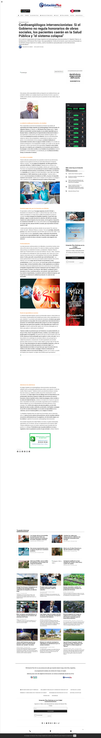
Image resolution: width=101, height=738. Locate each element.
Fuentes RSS (46, 695)
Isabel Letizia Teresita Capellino (75, 173)
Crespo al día (74, 620)
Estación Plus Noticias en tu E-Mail (75, 246)
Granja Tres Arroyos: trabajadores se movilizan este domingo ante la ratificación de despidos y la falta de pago (27, 589)
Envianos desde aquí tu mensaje (29, 689)
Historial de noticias (75, 692)
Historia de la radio (75, 689)
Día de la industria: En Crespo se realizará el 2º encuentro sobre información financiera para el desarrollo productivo (72, 616)
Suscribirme (75, 257)
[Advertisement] (50, 57)
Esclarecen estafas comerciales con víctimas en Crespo (76, 177)
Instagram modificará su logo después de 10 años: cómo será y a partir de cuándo (73, 562)
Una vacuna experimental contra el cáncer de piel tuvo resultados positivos (39, 550)
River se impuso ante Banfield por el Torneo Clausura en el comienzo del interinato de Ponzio (27, 616)
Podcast (57, 15)
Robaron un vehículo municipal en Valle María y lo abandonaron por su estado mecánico (50, 643)
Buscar (72, 15)
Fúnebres (27, 15)
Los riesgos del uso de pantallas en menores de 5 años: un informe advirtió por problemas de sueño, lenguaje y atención (39, 537)
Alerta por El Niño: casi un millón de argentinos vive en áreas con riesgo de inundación (39, 562)
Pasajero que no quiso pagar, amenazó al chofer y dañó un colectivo (48, 588)
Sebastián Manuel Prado (73, 191)
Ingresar (55, 695)
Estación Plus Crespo (27, 46)
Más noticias (79, 15)
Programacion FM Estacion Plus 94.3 (58, 692)
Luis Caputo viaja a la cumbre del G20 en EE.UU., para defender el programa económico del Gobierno (50, 616)
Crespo (21, 15)
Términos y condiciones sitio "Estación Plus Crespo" (33, 692)
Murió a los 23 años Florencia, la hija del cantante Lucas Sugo (72, 549)
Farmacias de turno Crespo (47, 15)
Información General (23, 22)
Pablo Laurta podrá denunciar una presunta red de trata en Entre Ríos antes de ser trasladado (76, 181)
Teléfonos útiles (35, 15)
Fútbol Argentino (65, 15)
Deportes (73, 648)
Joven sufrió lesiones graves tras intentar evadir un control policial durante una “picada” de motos (26, 643)
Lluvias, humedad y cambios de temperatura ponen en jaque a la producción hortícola (72, 588)
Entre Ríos (18, 593)
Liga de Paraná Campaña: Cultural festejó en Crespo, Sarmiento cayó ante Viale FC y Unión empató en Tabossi (73, 644)
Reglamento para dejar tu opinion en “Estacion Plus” (54, 689)
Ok (74, 735)
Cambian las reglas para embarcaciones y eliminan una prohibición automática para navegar (72, 537)
